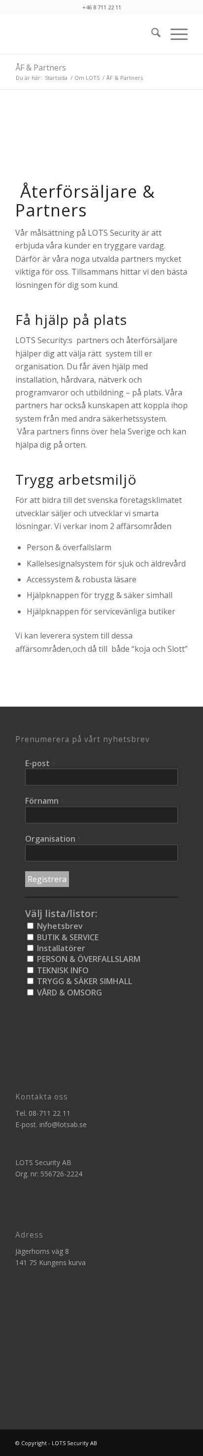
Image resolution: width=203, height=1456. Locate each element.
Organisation (53, 838)
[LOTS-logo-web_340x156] (84, 34)
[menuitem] (151, 34)
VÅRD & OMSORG (68, 992)
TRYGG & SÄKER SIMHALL (83, 981)
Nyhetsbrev (59, 926)
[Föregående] (37, 143)
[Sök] (151, 34)
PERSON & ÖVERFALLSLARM (87, 959)
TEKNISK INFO (62, 970)
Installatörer (60, 948)
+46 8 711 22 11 (101, 7)
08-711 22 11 (49, 1113)
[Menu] (174, 34)
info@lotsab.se (63, 1124)
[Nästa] (165, 143)
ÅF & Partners (40, 67)
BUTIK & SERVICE (67, 937)
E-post (40, 763)
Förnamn (44, 800)
